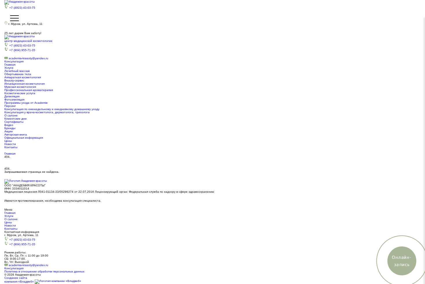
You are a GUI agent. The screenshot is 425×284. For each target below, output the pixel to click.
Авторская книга (15, 134)
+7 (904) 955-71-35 (22, 50)
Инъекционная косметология (24, 83)
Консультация (13, 61)
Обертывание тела (17, 74)
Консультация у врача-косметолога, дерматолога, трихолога (47, 112)
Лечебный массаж (17, 71)
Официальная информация (23, 137)
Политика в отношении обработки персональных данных (44, 271)
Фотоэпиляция (14, 99)
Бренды (9, 128)
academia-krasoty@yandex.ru (28, 58)
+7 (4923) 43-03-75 (22, 7)
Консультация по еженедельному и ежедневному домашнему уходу (51, 109)
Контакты (10, 147)
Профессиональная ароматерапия (28, 90)
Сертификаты (13, 121)
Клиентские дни (15, 118)
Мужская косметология (20, 86)
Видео (8, 125)
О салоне (11, 115)
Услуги (8, 67)
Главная (9, 64)
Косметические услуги (19, 93)
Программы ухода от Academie (26, 102)
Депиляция (11, 96)
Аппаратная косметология (22, 77)
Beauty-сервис (14, 80)
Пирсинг (10, 105)
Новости (10, 144)
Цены (8, 140)
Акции (8, 131)
